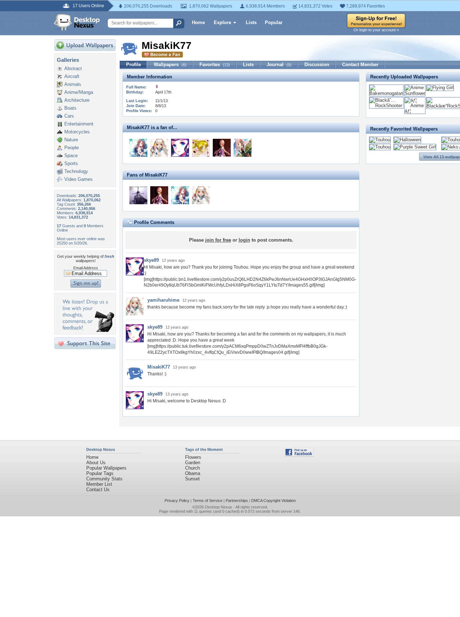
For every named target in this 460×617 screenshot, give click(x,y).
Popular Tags (100, 473)
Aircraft (71, 76)
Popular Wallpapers (106, 468)
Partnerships (237, 500)
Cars (69, 116)
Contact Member (360, 64)
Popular (273, 22)
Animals (72, 84)
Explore (222, 22)
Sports (71, 163)
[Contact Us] (87, 330)
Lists (251, 22)
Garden (192, 462)
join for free (218, 240)
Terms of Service (207, 500)
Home (198, 22)
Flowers (193, 457)
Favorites (214, 64)
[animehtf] (138, 147)
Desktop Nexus (218, 507)
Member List (99, 484)
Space (71, 155)
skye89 (151, 260)
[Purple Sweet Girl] (415, 147)
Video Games (78, 179)
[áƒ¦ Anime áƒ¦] (415, 111)
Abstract (73, 68)
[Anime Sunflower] (415, 93)
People (71, 147)
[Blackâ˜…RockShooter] (386, 105)
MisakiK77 (158, 367)
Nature (71, 139)
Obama (192, 473)
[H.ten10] (138, 195)
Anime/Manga (78, 92)
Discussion (316, 64)
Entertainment (78, 124)
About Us (96, 462)
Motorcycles (77, 131)
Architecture (76, 100)
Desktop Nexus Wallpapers (77, 22)
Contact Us (98, 489)
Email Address (85, 268)
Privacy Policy (177, 500)
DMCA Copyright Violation (273, 500)
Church (192, 468)
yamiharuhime (163, 300)
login (244, 240)
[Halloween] (407, 139)
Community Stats (104, 478)
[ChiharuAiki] (221, 147)
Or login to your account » (376, 30)
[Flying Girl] (440, 87)
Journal (279, 64)
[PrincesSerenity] (201, 147)
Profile (133, 64)
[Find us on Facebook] (299, 455)
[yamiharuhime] (159, 147)
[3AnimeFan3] (242, 147)
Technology (76, 171)
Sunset (192, 478)
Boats (70, 108)
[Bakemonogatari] (386, 93)
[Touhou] (380, 139)
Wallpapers (170, 64)
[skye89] (180, 147)
